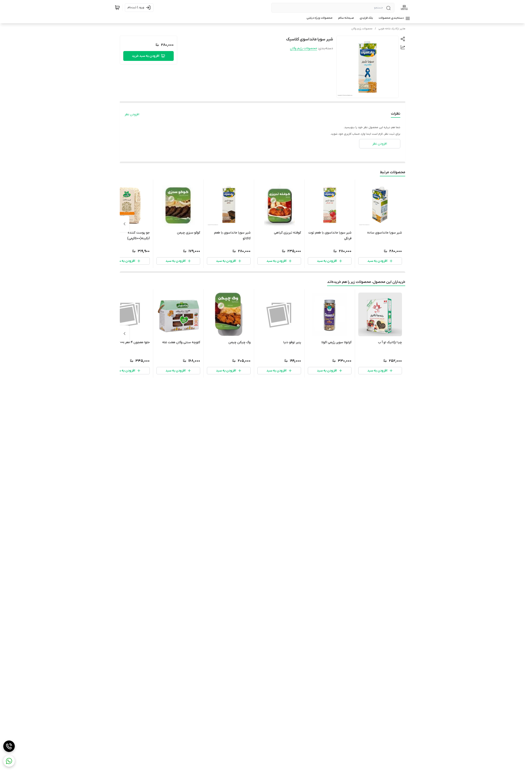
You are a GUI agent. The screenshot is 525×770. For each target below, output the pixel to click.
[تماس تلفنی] (9, 746)
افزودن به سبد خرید (145, 56)
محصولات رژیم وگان (361, 28)
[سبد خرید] (117, 7)
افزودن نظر (132, 114)
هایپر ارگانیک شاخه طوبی (391, 28)
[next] (124, 224)
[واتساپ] (9, 761)
